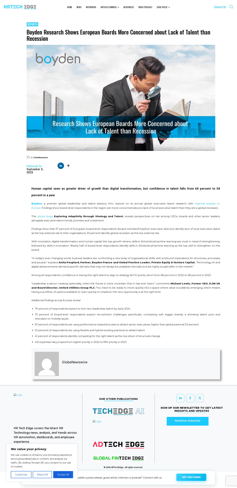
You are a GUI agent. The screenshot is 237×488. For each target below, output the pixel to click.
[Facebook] (190, 398)
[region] (41, 463)
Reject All (42, 474)
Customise (21, 474)
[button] (231, 7)
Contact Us (220, 7)
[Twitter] (200, 398)
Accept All (63, 474)
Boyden (36, 203)
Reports (32, 24)
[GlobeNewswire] (29, 157)
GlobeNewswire (40, 157)
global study (45, 216)
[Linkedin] (61, 166)
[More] (68, 166)
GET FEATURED (191, 477)
